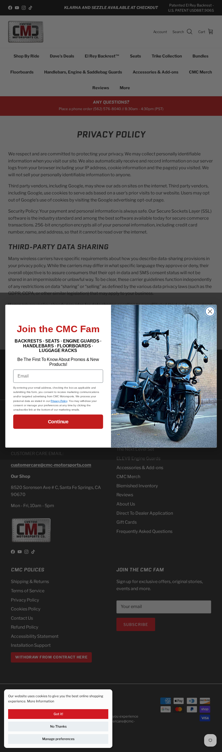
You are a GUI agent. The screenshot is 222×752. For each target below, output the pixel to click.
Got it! (58, 714)
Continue (58, 421)
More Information (40, 701)
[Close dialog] (210, 311)
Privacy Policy (59, 400)
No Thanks (58, 726)
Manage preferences (58, 739)
